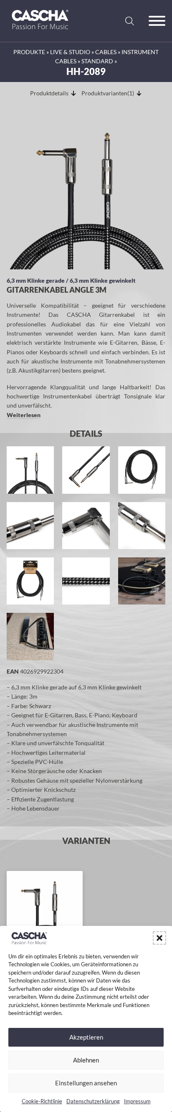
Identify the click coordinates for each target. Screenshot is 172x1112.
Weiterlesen (23, 414)
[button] (159, 938)
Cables (105, 51)
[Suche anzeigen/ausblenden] (129, 20)
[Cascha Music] (40, 32)
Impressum (137, 1101)
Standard (97, 61)
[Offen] (157, 21)
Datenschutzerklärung (93, 1101)
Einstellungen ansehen (86, 1083)
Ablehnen (86, 1060)
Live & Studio (70, 51)
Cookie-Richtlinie (42, 1101)
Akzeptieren (86, 1037)
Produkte (29, 51)
